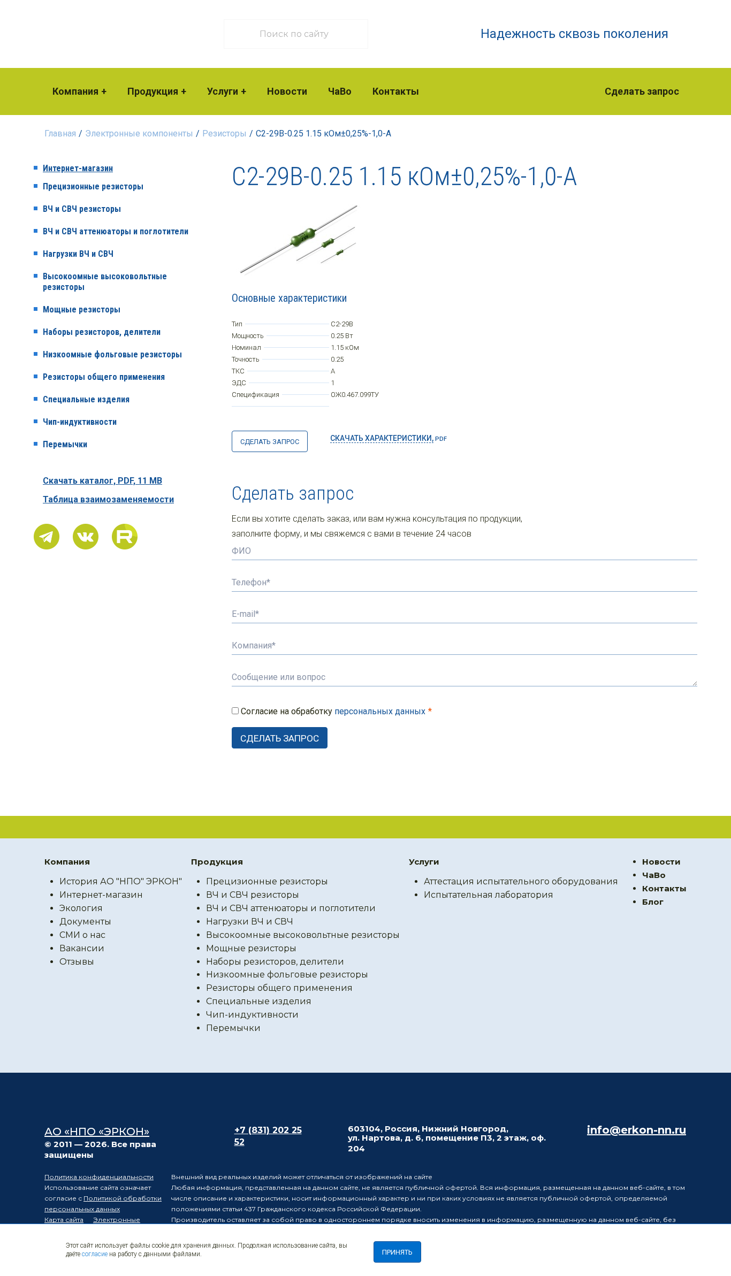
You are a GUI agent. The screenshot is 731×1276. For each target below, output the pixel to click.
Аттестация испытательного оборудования (521, 881)
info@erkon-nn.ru (636, 1130)
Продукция (152, 91)
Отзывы (76, 962)
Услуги (222, 91)
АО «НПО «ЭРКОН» (96, 1131)
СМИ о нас (82, 935)
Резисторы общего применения (104, 377)
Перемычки (65, 444)
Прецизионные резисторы (93, 186)
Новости (287, 91)
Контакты (395, 91)
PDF (388, 438)
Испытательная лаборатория (488, 895)
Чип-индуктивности (80, 422)
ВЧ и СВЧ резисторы (82, 209)
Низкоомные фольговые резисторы (112, 354)
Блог (653, 902)
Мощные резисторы (81, 309)
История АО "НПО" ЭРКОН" (120, 881)
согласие (95, 1254)
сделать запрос (269, 442)
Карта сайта (63, 1220)
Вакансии (81, 948)
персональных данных (379, 711)
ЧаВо (340, 91)
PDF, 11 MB (102, 481)
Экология (81, 908)
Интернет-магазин (78, 168)
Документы (85, 921)
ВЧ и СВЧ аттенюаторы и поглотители (115, 231)
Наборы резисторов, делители (102, 332)
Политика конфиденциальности (99, 1177)
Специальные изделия (86, 399)
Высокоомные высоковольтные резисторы (105, 281)
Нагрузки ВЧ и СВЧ (78, 254)
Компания (75, 91)
